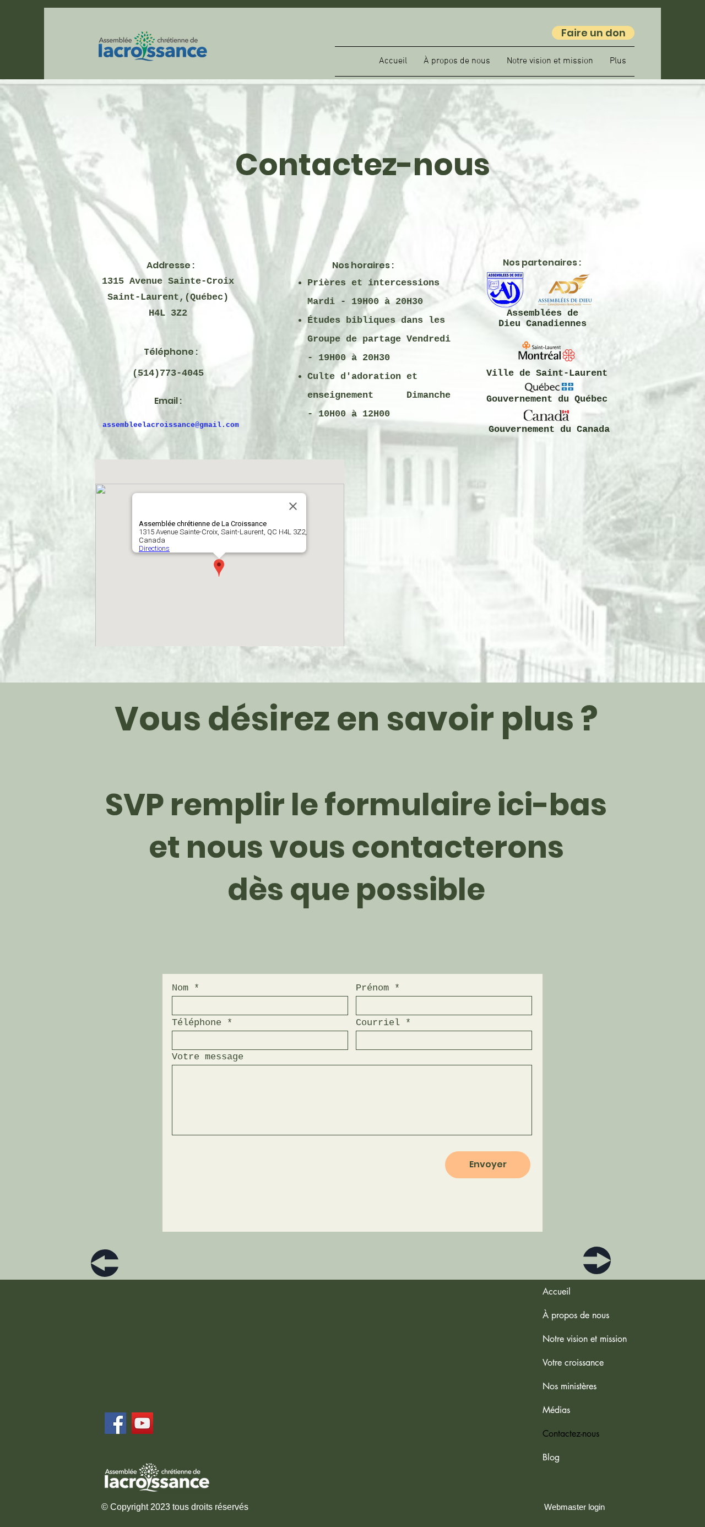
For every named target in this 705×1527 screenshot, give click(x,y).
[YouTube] (142, 1423)
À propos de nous (576, 1315)
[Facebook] (115, 1423)
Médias (556, 1410)
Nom (180, 988)
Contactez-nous (571, 1433)
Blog (551, 1457)
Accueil (557, 1291)
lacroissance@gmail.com (190, 425)
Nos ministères (569, 1386)
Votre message (207, 1057)
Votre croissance (573, 1362)
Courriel (378, 1022)
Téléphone (196, 1022)
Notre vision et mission (585, 1339)
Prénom (372, 988)
